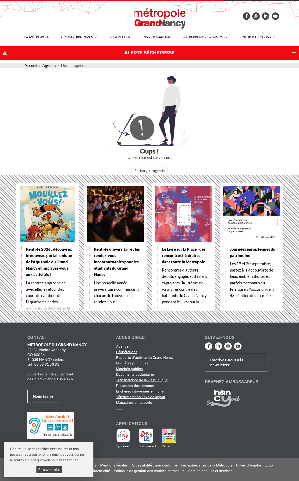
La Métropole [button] (36, 37)
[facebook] (246, 16)
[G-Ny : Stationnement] (149, 436)
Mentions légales (114, 465)
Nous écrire (43, 396)
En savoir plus (49, 469)
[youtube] (275, 16)
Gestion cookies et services (210, 471)
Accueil (31, 65)
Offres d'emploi (248, 465)
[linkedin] (265, 16)
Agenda (49, 65)
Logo (269, 465)
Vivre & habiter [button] (156, 37)
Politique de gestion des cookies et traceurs (149, 471)
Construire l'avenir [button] (79, 37)
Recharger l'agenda (149, 170)
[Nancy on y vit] (222, 398)
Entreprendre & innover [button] (205, 37)
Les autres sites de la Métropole (206, 465)
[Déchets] (169, 436)
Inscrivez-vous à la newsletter (226, 362)
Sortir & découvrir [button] (257, 37)
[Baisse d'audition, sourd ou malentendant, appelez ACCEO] (50, 425)
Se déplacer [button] (119, 37)
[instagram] (256, 16)
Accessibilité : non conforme (155, 465)
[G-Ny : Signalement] (125, 436)
